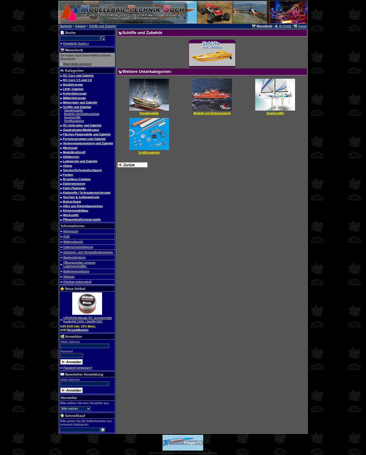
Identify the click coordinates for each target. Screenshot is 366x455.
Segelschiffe (72, 117)
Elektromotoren (74, 184)
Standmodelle (73, 110)
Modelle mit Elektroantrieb (81, 114)
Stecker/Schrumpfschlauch (82, 170)
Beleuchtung (72, 201)
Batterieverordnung (76, 271)
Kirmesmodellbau (75, 210)
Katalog (80, 26)
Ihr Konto (285, 26)
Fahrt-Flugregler (74, 188)
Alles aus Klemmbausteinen (83, 206)
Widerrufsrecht (73, 242)
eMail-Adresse (70, 342)
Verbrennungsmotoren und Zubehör (88, 143)
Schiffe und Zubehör (102, 26)
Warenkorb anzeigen (77, 64)
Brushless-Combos (77, 179)
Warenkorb (74, 50)
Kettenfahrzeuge (75, 93)
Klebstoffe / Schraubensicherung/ (86, 193)
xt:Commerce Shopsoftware (200, 452)
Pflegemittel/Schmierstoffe (82, 219)
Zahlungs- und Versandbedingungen (88, 252)
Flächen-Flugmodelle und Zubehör (87, 134)
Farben (68, 175)
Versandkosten (77, 330)
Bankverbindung (74, 257)
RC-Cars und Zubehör (78, 75)
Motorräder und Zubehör (80, 102)
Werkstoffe (71, 215)
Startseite (65, 26)
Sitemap (68, 276)
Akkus (67, 166)
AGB (66, 236)
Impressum (70, 231)
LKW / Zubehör (73, 89)
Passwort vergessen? (77, 368)
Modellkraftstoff (74, 152)
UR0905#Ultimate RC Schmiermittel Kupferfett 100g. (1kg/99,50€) (87, 319)
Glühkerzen (71, 157)
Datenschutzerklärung (78, 247)
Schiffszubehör (74, 121)
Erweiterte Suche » (76, 43)
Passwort (66, 351)
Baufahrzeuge (73, 84)
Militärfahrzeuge (74, 98)
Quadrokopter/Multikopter (81, 130)
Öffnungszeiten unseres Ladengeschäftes (79, 264)
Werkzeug (70, 148)
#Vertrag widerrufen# (77, 282)
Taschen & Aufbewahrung (81, 197)
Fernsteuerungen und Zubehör (84, 139)
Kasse (302, 26)
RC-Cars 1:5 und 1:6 (77, 80)
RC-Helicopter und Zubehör (82, 125)
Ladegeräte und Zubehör (80, 161)
